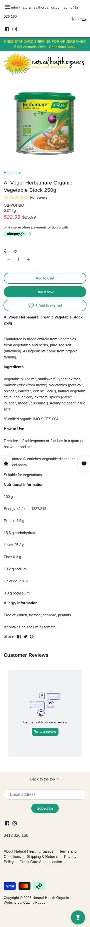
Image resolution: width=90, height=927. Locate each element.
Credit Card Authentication (41, 862)
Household (12, 172)
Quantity (10, 251)
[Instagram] (14, 28)
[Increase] (28, 260)
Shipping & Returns (42, 856)
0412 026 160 (16, 835)
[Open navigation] (7, 7)
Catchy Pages (34, 902)
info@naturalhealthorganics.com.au (39, 7)
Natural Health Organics (51, 898)
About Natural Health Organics (29, 851)
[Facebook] (7, 28)
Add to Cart (45, 278)
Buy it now (45, 292)
